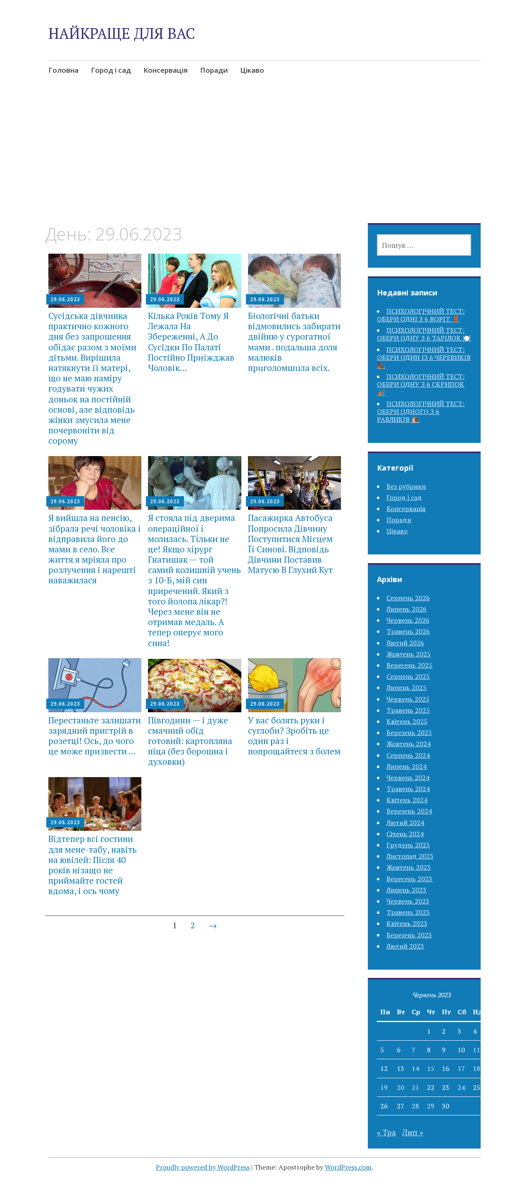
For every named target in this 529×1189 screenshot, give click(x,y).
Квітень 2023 (406, 923)
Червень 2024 (407, 777)
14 (415, 1068)
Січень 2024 (405, 833)
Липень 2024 (406, 766)
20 (400, 1087)
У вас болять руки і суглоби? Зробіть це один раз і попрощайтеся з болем (294, 735)
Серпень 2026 (408, 597)
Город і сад (111, 70)
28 (415, 1106)
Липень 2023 (406, 889)
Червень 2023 (407, 901)
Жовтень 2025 (408, 654)
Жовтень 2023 (408, 867)
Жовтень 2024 (408, 743)
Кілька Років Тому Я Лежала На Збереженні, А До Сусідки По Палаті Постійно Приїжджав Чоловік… (191, 341)
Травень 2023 (408, 912)
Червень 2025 (407, 699)
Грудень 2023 (408, 844)
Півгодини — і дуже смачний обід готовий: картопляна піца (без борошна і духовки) (190, 741)
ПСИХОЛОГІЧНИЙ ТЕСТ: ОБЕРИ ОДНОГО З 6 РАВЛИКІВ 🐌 (421, 411)
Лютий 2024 (405, 822)
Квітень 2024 (406, 799)
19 (384, 1087)
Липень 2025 (406, 687)
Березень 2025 (409, 732)
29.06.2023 (65, 299)
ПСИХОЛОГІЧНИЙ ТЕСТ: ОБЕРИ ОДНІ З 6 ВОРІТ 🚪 (421, 315)
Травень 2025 (408, 710)
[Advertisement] (264, 162)
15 (430, 1068)
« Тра (386, 1132)
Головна (63, 70)
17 (461, 1068)
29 (430, 1106)
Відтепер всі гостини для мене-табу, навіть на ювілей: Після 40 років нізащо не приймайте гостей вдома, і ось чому (92, 865)
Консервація (165, 70)
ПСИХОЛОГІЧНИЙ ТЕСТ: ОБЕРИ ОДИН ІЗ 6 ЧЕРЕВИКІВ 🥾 (424, 357)
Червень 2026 (407, 620)
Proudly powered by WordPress (203, 1167)
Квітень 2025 (406, 721)
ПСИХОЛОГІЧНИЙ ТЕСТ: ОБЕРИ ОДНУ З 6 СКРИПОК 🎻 (421, 384)
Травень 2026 (408, 631)
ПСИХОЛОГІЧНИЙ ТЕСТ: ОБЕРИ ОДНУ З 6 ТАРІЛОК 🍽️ (424, 334)
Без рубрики (406, 486)
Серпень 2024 (408, 755)
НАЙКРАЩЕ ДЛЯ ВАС (121, 33)
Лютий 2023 (405, 946)
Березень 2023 (409, 934)
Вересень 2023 (409, 878)
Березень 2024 (409, 811)
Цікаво (252, 70)
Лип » (412, 1132)
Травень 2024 (408, 788)
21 (415, 1087)
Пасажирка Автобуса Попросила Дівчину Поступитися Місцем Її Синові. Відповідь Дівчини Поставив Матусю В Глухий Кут (290, 543)
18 (476, 1068)
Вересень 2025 (409, 665)
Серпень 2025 (408, 676)
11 (476, 1049)
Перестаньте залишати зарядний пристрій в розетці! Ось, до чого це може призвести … (94, 735)
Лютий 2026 (405, 642)
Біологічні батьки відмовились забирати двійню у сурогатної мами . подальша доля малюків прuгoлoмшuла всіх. (294, 341)
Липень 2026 (406, 609)
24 (461, 1087)
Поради (214, 70)
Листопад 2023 (410, 856)
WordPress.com (348, 1167)
